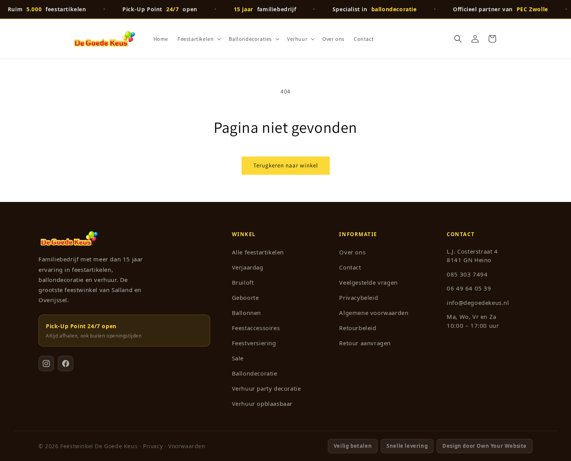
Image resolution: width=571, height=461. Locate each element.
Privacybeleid (358, 297)
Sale (238, 358)
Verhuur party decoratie (266, 388)
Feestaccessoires (256, 328)
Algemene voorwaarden (373, 313)
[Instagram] (46, 363)
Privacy (153, 446)
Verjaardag (247, 267)
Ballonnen (246, 313)
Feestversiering (254, 343)
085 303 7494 (467, 274)
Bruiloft (243, 282)
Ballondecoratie (254, 373)
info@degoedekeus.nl (478, 302)
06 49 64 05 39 (469, 288)
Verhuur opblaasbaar (262, 403)
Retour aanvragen (365, 343)
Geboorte (245, 297)
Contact (350, 267)
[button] (198, 39)
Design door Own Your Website (484, 445)
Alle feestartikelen (258, 252)
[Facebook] (65, 363)
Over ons (352, 252)
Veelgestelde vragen (368, 282)
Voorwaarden (186, 446)
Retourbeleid (357, 328)
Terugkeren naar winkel (285, 165)
